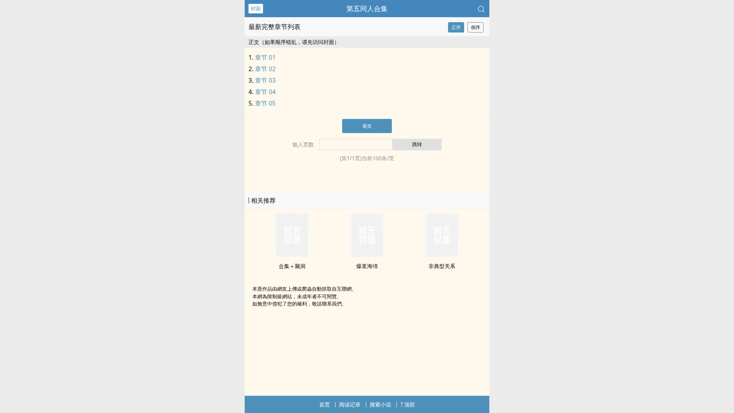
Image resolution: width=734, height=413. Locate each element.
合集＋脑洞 (292, 266)
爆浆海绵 (367, 266)
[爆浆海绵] (367, 256)
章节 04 (265, 92)
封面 (256, 8)
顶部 (409, 404)
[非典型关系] (442, 256)
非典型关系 (442, 266)
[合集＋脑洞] (292, 256)
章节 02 (265, 69)
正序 (456, 27)
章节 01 (265, 57)
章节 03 (265, 80)
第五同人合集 (367, 8)
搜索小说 (380, 404)
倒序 (475, 27)
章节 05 (265, 103)
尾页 (367, 126)
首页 (324, 404)
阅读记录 (350, 404)
